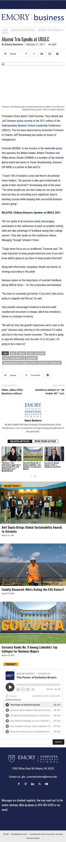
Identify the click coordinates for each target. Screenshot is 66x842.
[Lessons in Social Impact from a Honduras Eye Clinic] (54, 454)
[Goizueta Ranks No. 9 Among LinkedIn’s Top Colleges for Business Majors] (33, 454)
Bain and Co (34, 167)
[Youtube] (47, 784)
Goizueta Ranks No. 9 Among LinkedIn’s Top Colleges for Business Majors (32, 465)
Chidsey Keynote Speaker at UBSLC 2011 (36, 212)
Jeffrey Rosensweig (13, 358)
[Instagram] (26, 784)
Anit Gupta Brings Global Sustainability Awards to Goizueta (32, 529)
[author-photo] (33, 409)
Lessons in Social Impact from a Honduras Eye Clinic (53, 464)
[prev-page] (31, 476)
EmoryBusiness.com (19, 834)
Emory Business (14, 44)
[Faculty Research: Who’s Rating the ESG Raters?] (33, 565)
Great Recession (36, 353)
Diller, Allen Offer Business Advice (12, 391)
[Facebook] (26, 53)
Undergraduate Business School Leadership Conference (31, 362)
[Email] (49, 53)
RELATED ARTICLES (19, 441)
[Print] (57, 53)
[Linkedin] (41, 53)
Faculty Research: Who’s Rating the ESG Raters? (33, 589)
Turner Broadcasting (40, 162)
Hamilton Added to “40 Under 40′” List (49, 391)
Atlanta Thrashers (46, 153)
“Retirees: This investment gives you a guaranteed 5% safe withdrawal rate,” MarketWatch (11, 466)
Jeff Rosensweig (22, 135)
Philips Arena (8, 157)
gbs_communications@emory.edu (39, 776)
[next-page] (35, 476)
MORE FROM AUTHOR (45, 441)
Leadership (31, 358)
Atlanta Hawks (28, 153)
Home (5, 30)
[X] (33, 53)
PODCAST (11, 664)
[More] (47, 375)
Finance (21, 353)
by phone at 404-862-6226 (39, 805)
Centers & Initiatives (23, 30)
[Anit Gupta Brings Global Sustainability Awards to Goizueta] (33, 503)
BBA (13, 353)
